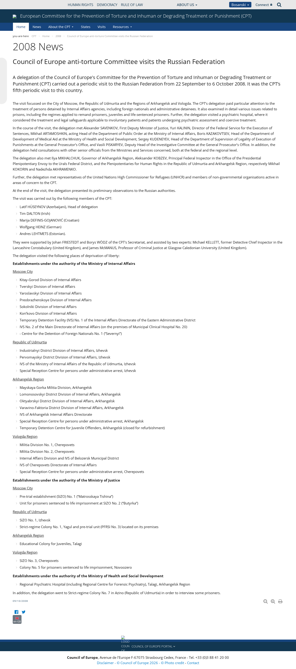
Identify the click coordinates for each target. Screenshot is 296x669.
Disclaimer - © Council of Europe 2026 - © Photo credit (141, 662)
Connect (262, 4)
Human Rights (80, 4)
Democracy (107, 4)
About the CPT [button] (59, 27)
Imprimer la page (280, 600)
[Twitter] (23, 612)
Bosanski (239, 4)
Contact (193, 662)
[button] (148, 646)
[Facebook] (16, 612)
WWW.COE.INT (24, 5)
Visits (102, 27)
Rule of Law (132, 4)
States (85, 27)
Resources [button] (121, 27)
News (37, 27)
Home (20, 27)
